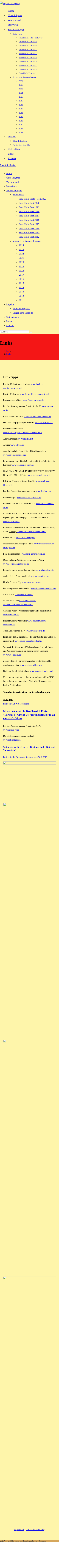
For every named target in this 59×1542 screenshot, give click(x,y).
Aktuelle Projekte (21, 308)
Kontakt (10, 325)
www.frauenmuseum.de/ (33, 400)
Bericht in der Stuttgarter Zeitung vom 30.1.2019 (25, 757)
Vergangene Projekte (23, 313)
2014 (21, 287)
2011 (21, 300)
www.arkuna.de (17, 445)
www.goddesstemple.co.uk (41, 671)
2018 (21, 270)
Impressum (19, 1529)
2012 (21, 296)
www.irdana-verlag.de (25, 537)
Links (9, 321)
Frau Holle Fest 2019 (29, 207)
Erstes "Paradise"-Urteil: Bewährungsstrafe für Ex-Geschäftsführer (29, 715)
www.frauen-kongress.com (29, 497)
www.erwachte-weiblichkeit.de (37, 416)
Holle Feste (18, 194)
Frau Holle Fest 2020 (29, 203)
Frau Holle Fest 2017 (29, 215)
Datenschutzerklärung (35, 1529)
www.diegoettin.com (40, 576)
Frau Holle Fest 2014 (29, 228)
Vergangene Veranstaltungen (27, 241)
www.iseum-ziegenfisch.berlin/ (28, 641)
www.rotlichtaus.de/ (44, 422)
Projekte (10, 304)
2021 (21, 258)
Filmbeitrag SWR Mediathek (16, 704)
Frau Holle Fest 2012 (29, 237)
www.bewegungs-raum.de (22, 465)
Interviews (11, 186)
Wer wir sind (12, 182)
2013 (21, 291)
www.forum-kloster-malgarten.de (35, 394)
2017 (21, 275)
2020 (21, 262)
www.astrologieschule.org (14, 455)
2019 (21, 266)
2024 (21, 245)
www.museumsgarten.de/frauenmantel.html (22, 432)
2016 (21, 279)
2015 (21, 283)
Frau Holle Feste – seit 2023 (32, 199)
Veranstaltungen (14, 190)
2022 (21, 253)
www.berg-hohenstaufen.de (33, 554)
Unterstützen (12, 317)
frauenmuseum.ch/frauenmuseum (31, 531)
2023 (21, 249)
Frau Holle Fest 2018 (29, 211)
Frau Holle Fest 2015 (29, 224)
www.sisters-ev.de (11, 730)
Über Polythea (13, 177)
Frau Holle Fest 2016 (29, 220)
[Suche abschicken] (31, 332)
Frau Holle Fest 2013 (29, 232)
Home (9, 173)
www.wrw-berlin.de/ (12, 655)
